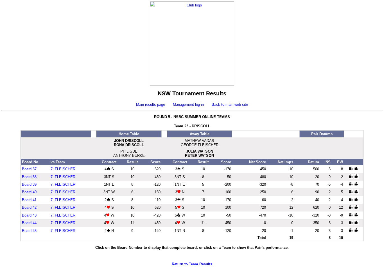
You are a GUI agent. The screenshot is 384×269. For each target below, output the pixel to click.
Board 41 (29, 200)
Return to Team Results (192, 264)
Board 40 (29, 192)
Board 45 (29, 231)
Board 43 (29, 215)
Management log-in (188, 104)
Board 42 (29, 207)
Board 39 (29, 184)
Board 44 (29, 223)
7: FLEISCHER (63, 169)
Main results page (150, 104)
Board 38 (29, 177)
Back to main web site (230, 104)
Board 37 (29, 169)
